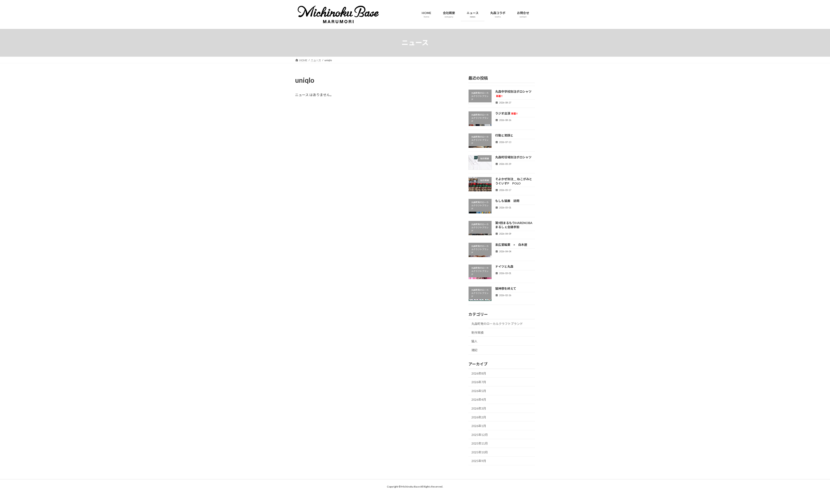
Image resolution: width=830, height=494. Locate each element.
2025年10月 (479, 452)
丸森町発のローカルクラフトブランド (497, 324)
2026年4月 (478, 399)
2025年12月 (479, 434)
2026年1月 (478, 426)
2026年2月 (478, 417)
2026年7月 (478, 382)
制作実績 (477, 332)
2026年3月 (478, 408)
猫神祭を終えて (511, 288)
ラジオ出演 (506, 113)
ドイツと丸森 (504, 266)
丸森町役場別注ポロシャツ (513, 157)
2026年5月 (478, 390)
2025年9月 (478, 461)
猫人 (474, 341)
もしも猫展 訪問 (507, 201)
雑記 (474, 350)
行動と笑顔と (504, 135)
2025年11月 (479, 443)
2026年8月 (478, 373)
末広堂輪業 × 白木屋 (511, 244)
